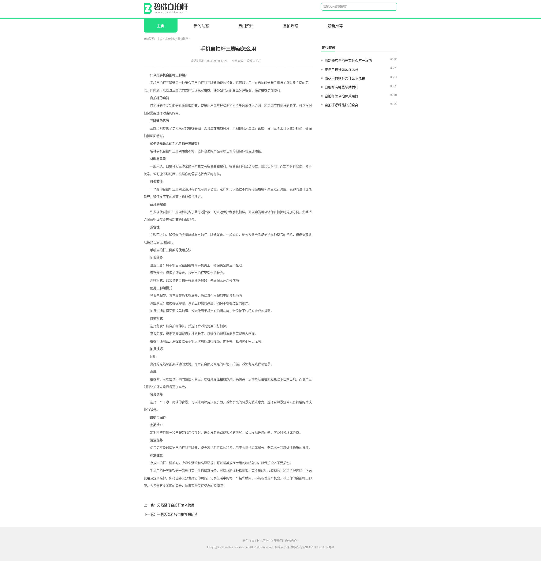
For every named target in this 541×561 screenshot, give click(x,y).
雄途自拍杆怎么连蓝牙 (341, 69)
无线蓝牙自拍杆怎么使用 (175, 505)
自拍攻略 (290, 26)
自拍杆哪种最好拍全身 (341, 105)
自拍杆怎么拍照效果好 (341, 96)
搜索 (390, 6)
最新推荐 (335, 26)
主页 (160, 26)
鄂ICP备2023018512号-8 (318, 547)
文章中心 (170, 38)
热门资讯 (246, 26)
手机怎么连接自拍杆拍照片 (177, 514)
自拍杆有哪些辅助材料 (341, 87)
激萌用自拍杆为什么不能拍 (345, 78)
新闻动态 (201, 26)
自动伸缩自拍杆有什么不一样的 (348, 61)
